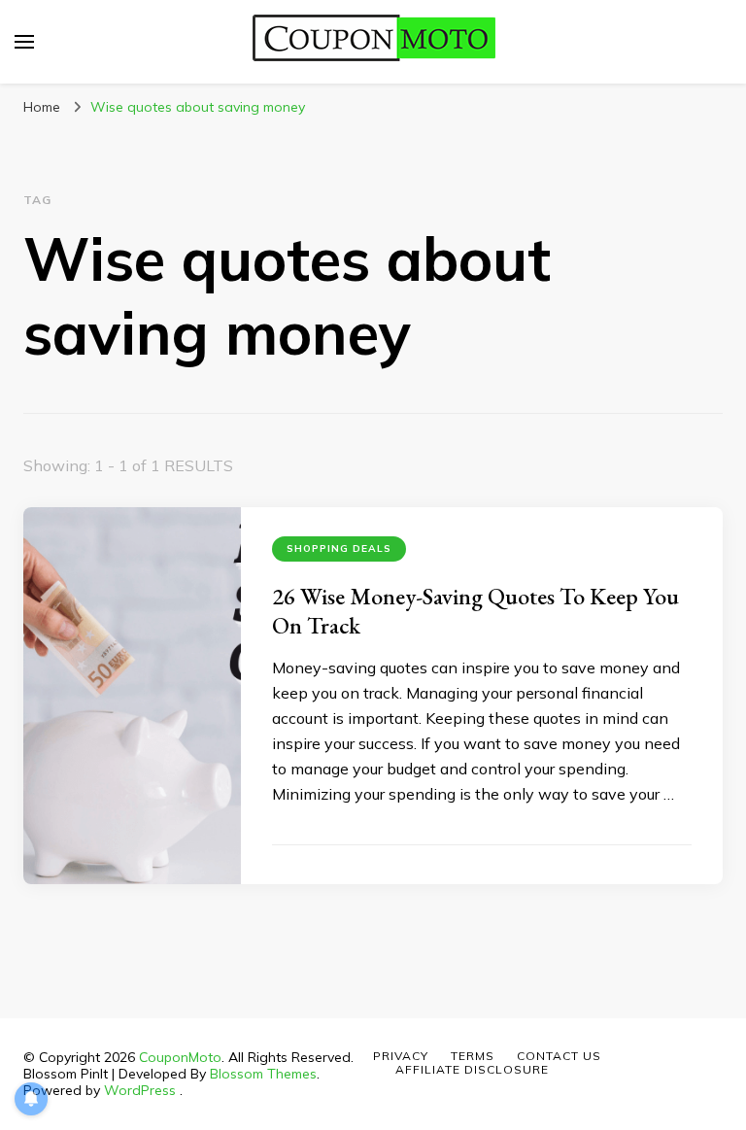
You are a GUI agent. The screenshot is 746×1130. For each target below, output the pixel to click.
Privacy (400, 1055)
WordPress (140, 1090)
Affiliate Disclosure (472, 1069)
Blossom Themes (263, 1073)
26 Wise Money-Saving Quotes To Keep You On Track (475, 610)
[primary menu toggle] (24, 42)
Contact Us (559, 1055)
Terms (472, 1055)
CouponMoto (180, 1057)
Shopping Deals (339, 548)
